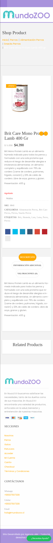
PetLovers (9, 448)
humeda (26, 217)
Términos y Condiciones (16, 471)
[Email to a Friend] (7, 238)
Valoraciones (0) (28, 273)
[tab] (27, 257)
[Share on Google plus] (37, 231)
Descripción (27, 257)
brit (19, 217)
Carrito (7, 462)
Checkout (9, 466)
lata (33, 217)
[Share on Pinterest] (44, 231)
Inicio (5, 40)
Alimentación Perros (32, 40)
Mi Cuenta (9, 457)
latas (39, 217)
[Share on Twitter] (15, 231)
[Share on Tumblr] (30, 231)
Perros (14, 40)
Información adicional (27, 265)
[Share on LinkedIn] (22, 231)
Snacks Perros (12, 43)
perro (45, 217)
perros (7, 221)
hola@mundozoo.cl (14, 512)
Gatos (7, 444)
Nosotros (8, 435)
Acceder (8, 453)
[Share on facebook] (7, 231)
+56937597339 (12, 494)
